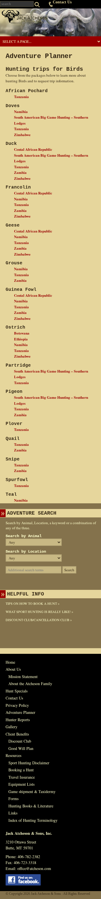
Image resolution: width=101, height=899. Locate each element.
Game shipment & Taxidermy (32, 791)
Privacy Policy (17, 705)
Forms (13, 798)
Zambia (20, 172)
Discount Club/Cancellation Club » (39, 619)
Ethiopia (21, 339)
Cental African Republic (33, 149)
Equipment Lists (21, 784)
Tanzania (21, 96)
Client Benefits (17, 734)
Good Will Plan (20, 748)
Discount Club (19, 741)
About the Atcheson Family (30, 683)
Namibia (21, 111)
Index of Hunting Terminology (33, 820)
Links (12, 813)
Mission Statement (23, 676)
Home (10, 662)
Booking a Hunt (21, 769)
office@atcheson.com (34, 868)
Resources (13, 755)
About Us (13, 669)
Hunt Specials (16, 691)
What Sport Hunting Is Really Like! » (39, 611)
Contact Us (62, 2)
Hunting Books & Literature (30, 806)
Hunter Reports (18, 719)
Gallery (11, 726)
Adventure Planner (20, 712)
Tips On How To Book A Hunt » (32, 603)
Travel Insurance (21, 777)
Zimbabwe (22, 134)
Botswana (21, 333)
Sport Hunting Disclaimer (28, 762)
